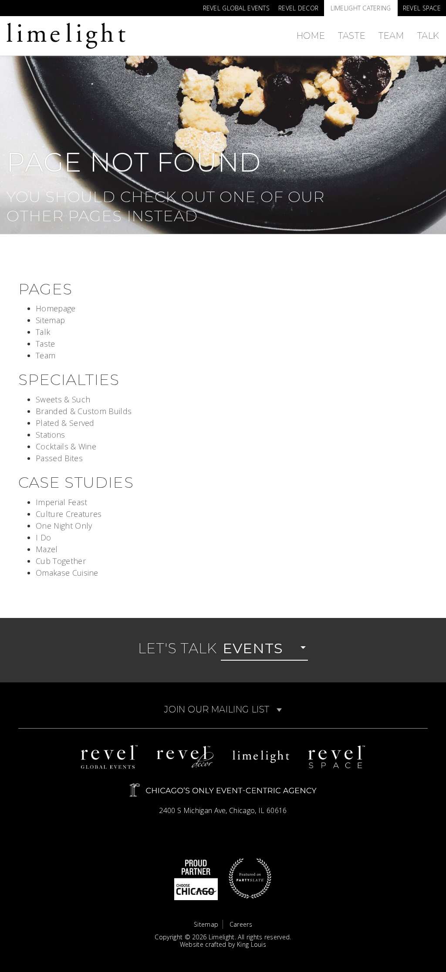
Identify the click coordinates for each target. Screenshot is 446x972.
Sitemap (50, 320)
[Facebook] (24, 3)
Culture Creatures (68, 514)
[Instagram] (6, 3)
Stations (50, 434)
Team (391, 35)
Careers (241, 924)
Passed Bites (59, 458)
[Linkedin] (41, 3)
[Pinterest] (33, 3)
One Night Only (64, 525)
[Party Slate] (250, 877)
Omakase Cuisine (67, 572)
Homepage (56, 308)
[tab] (223, 709)
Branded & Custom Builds (84, 411)
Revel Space (422, 8)
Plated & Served (65, 423)
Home (311, 35)
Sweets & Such (63, 399)
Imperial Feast (61, 502)
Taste (351, 35)
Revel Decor (298, 8)
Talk (428, 35)
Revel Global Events (236, 8)
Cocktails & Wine (66, 446)
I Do (43, 537)
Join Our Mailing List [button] (218, 709)
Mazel (47, 549)
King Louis (251, 944)
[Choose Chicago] (196, 877)
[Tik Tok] (15, 3)
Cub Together (61, 561)
